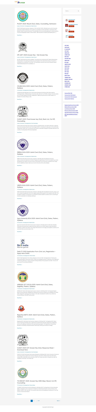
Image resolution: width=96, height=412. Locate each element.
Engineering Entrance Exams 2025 (72, 105)
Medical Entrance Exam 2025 (70, 107)
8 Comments (19, 222)
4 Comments (19, 189)
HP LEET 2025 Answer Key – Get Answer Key (32, 55)
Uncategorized (28, 57)
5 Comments (19, 90)
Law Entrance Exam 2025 (70, 108)
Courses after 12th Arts (69, 98)
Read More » (19, 35)
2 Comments (19, 319)
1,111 (39, 400)
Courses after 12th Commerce (71, 97)
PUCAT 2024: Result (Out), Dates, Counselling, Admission (36, 24)
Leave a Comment (20, 26)
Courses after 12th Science (70, 95)
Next (58, 400)
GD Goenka (71, 35)
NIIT (69, 29)
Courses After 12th (68, 93)
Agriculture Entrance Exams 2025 (71, 112)
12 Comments (20, 255)
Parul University (72, 19)
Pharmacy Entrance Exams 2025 (71, 110)
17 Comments (20, 385)
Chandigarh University (73, 24)
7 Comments (19, 288)
